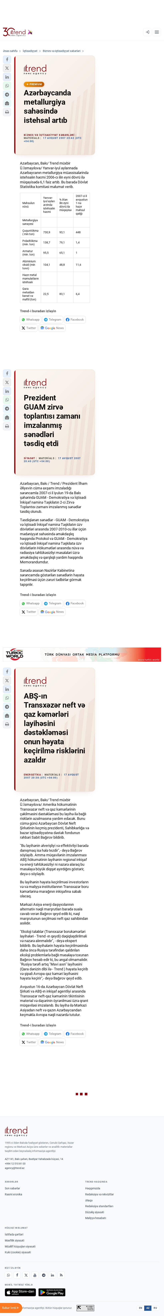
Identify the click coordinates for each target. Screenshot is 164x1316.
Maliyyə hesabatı (95, 1218)
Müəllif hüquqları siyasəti (20, 1246)
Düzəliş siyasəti (94, 1212)
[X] (26, 1275)
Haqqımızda (92, 1188)
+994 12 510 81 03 (15, 1163)
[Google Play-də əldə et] (51, 1292)
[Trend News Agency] (16, 1131)
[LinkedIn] (52, 1275)
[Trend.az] (18, 32)
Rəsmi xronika (13, 1194)
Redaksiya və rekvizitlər (99, 1194)
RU (155, 1308)
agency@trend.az (14, 1168)
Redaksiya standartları (99, 1206)
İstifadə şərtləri (14, 1234)
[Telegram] (43, 1275)
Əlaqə (88, 1200)
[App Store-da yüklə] (20, 1292)
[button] (7, 59)
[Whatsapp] (8, 1275)
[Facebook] (17, 1275)
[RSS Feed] (61, 1275)
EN (140, 1308)
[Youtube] (34, 1275)
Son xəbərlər (12, 1188)
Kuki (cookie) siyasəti (18, 1252)
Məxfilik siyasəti (14, 1240)
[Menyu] (157, 32)
